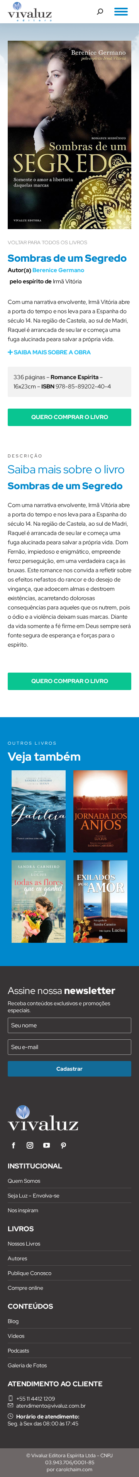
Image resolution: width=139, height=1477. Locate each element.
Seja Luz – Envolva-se (33, 1195)
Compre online (25, 1287)
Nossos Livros (24, 1243)
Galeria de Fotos (27, 1365)
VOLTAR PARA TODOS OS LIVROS (47, 242)
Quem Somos (24, 1180)
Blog (13, 1321)
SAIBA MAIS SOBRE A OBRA (52, 352)
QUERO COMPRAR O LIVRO (69, 417)
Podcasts (18, 1350)
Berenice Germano (58, 270)
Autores (17, 1258)
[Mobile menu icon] (121, 11)
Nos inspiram (23, 1210)
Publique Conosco (29, 1273)
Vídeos (16, 1335)
